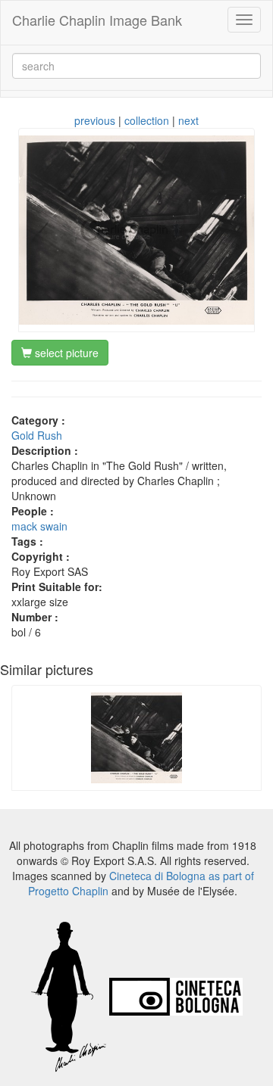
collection (146, 120)
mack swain (39, 526)
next (188, 120)
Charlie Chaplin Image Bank (97, 20)
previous (94, 120)
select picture (65, 352)
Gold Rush (36, 435)
